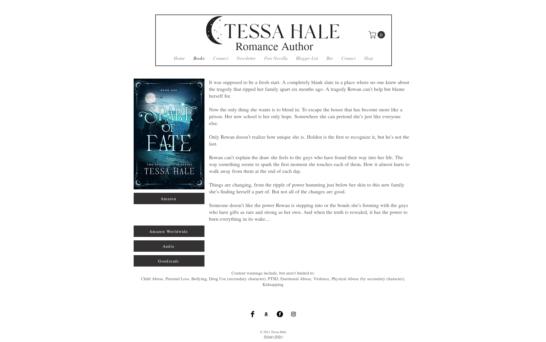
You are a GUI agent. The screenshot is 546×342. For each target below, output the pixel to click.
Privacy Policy (273, 336)
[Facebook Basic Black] (252, 314)
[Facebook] (280, 314)
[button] (378, 34)
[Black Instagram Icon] (293, 314)
